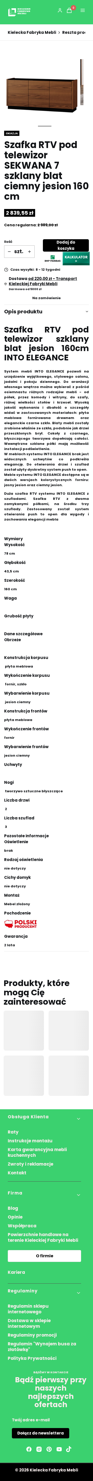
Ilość (8, 241)
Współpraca (22, 1226)
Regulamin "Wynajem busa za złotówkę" (42, 1347)
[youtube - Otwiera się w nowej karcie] (59, 1449)
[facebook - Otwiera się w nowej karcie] (29, 1449)
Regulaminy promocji (32, 1335)
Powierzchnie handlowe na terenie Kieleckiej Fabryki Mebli (43, 1237)
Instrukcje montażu (30, 1141)
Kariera (16, 1272)
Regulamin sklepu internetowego (28, 1309)
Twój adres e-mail (31, 1420)
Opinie (15, 1217)
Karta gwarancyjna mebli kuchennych (37, 1152)
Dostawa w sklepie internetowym (29, 1323)
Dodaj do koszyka (66, 245)
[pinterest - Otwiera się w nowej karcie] (49, 1449)
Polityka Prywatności (32, 1358)
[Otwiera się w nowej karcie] (68, 1449)
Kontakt (17, 1173)
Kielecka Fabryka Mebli (32, 32)
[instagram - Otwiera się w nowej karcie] (39, 1449)
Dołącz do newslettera (40, 1433)
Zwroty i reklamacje (30, 1164)
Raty (13, 1132)
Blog (13, 1208)
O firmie (44, 1256)
